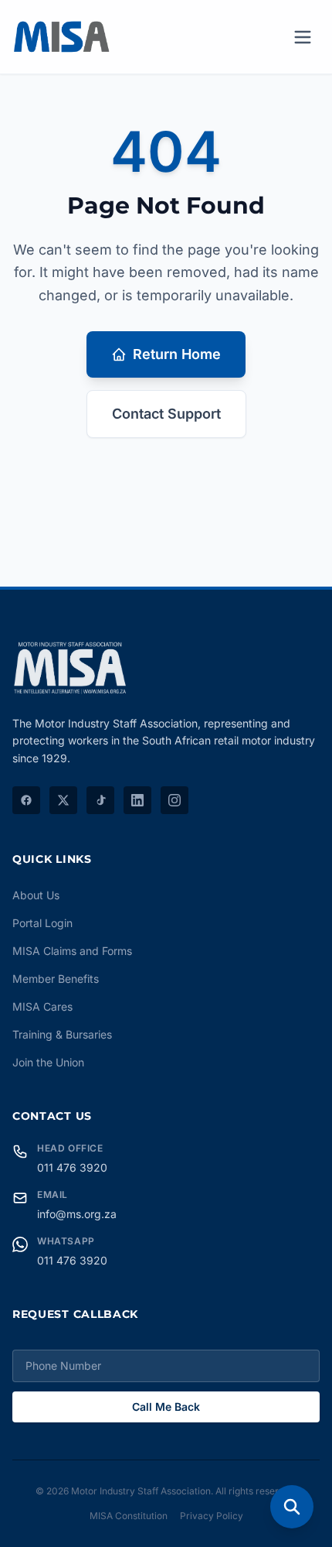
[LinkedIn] (137, 800)
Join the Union (48, 1062)
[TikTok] (100, 800)
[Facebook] (26, 800)
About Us (35, 895)
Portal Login (42, 922)
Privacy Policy (211, 1515)
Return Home (177, 354)
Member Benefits (55, 978)
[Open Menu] (303, 37)
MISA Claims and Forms (72, 950)
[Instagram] (174, 800)
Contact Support (166, 414)
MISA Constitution (129, 1515)
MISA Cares (42, 1006)
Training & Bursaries (62, 1034)
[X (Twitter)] (63, 800)
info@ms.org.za (77, 1213)
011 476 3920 (72, 1167)
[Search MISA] (291, 1506)
